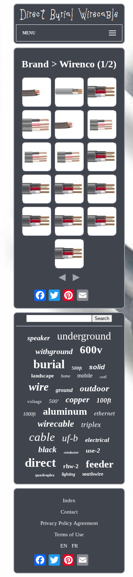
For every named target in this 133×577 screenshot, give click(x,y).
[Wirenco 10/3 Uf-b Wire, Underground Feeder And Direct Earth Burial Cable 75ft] (69, 189)
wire (39, 386)
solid (97, 367)
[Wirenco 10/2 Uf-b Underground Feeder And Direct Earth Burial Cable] (69, 92)
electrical (97, 439)
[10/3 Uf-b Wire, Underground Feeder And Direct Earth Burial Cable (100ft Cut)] (101, 92)
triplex (91, 424)
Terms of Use (69, 534)
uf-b (70, 438)
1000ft (29, 414)
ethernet (104, 413)
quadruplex (45, 475)
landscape (42, 376)
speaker (38, 338)
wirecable (56, 424)
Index (69, 500)
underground (84, 336)
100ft (103, 400)
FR (75, 546)
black (47, 449)
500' (54, 401)
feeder (99, 464)
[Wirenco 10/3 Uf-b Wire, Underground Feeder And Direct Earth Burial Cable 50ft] (36, 189)
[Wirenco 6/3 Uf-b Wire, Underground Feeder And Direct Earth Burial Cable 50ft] (69, 125)
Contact (69, 512)
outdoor (94, 388)
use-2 (93, 450)
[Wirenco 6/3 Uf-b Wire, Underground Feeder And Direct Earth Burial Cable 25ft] (69, 222)
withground (54, 351)
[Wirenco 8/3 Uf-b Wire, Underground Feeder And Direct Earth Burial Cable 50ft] (101, 125)
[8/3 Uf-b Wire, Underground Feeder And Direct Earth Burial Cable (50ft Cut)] (36, 125)
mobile (85, 375)
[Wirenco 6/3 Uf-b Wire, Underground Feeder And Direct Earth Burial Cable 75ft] (69, 254)
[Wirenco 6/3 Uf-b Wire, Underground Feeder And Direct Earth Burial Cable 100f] (36, 157)
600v (91, 349)
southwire (92, 474)
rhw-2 (71, 466)
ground (64, 390)
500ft (77, 368)
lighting (68, 474)
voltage (34, 401)
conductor (71, 452)
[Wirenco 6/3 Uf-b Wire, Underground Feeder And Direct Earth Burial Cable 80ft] (101, 189)
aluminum (65, 411)
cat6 (103, 377)
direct (40, 463)
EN (63, 546)
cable (42, 437)
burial (49, 364)
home (65, 376)
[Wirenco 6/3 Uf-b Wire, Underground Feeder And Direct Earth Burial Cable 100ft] (36, 222)
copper (77, 399)
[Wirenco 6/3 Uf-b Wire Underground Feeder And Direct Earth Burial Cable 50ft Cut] (36, 92)
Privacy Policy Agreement (69, 523)
